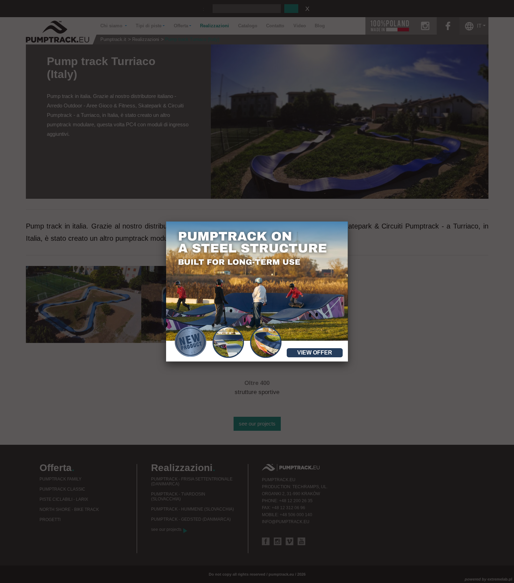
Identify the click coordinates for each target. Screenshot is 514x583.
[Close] (348, 221)
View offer (314, 353)
